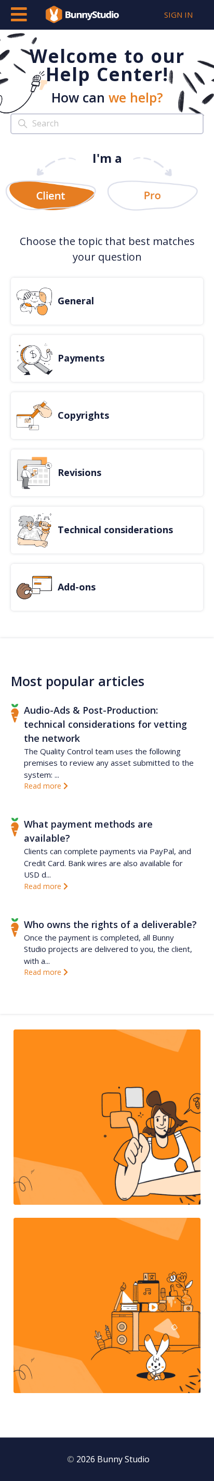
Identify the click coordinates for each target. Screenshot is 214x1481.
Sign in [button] (178, 14)
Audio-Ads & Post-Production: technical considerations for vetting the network (105, 724)
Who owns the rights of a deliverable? (110, 924)
